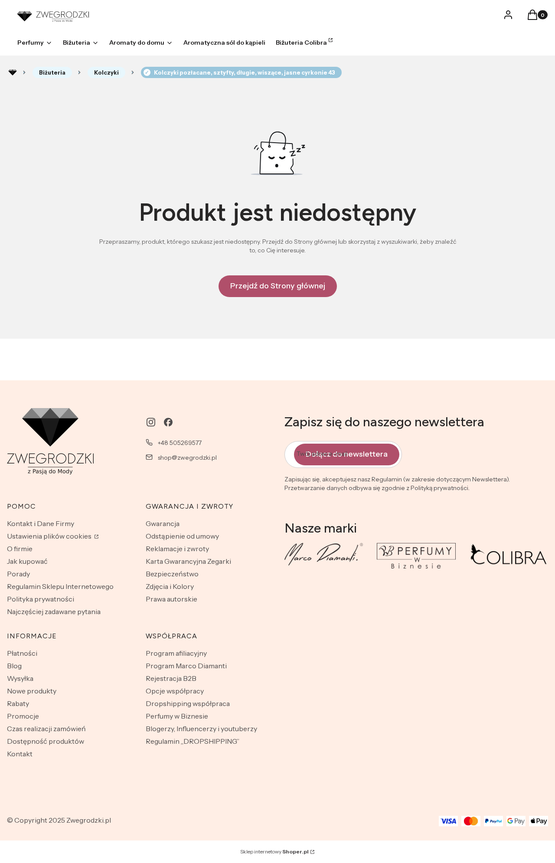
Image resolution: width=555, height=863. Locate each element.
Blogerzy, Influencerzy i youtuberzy (201, 728)
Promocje (23, 716)
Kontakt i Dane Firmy (40, 523)
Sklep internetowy (274, 851)
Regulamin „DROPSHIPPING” (192, 741)
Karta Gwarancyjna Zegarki (188, 561)
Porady (18, 573)
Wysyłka (20, 678)
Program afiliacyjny (176, 653)
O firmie (20, 548)
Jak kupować (27, 561)
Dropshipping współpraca (188, 703)
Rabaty (18, 703)
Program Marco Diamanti (186, 665)
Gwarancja (163, 523)
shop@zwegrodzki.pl (187, 457)
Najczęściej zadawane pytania (54, 611)
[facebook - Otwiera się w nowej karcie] (168, 422)
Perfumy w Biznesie (177, 716)
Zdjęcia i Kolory (170, 586)
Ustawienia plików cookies (50, 536)
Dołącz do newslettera (347, 454)
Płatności (22, 653)
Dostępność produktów (45, 741)
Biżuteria (52, 72)
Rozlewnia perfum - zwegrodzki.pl (12, 72)
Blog (14, 665)
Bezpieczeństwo (172, 573)
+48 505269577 (180, 443)
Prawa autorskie (171, 599)
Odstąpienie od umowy (182, 536)
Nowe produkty (31, 690)
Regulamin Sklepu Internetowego (60, 586)
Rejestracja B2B (171, 678)
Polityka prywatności (40, 599)
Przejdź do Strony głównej (277, 286)
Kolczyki (106, 72)
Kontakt (20, 753)
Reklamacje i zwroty (177, 548)
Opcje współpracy (175, 690)
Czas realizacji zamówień (46, 728)
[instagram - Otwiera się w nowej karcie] (151, 422)
